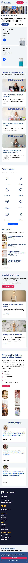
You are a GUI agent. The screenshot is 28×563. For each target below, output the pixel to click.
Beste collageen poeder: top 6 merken (13, 305)
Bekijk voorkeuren (14, 560)
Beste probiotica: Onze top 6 (12, 334)
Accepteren (14, 557)
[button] (14, 85)
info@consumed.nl (6, 502)
